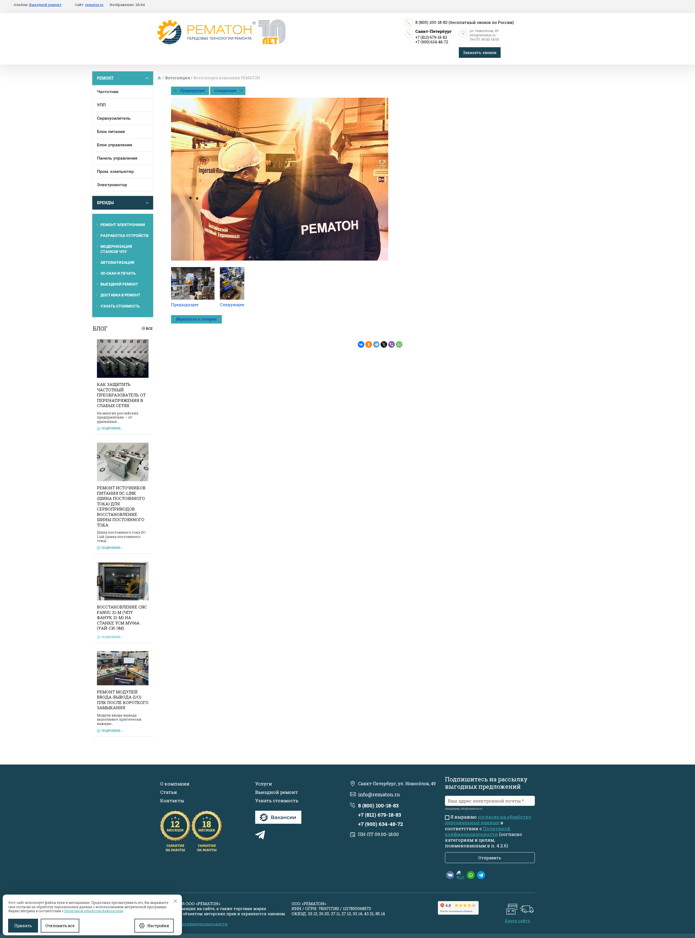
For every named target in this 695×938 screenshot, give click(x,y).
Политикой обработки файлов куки (93, 911)
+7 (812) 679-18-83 (431, 37)
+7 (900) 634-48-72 (431, 42)
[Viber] (391, 344)
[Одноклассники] (368, 344)
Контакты (172, 800)
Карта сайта (517, 920)
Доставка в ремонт (120, 295)
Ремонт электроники (122, 225)
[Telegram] (376, 344)
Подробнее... (112, 428)
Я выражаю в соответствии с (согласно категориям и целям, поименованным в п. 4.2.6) (488, 831)
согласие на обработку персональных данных (488, 820)
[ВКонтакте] (361, 344)
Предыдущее (192, 90)
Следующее (225, 90)
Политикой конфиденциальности (477, 831)
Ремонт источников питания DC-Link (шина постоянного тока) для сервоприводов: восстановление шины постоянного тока (121, 506)
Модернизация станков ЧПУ (116, 248)
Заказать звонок (480, 52)
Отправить (489, 857)
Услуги (263, 784)
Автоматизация (117, 262)
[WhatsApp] (399, 344)
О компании (174, 784)
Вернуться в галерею (196, 319)
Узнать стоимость (120, 306)
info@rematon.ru (482, 35)
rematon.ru (94, 5)
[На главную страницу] (221, 32)
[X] (384, 344)
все (149, 328)
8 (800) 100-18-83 (431, 22)
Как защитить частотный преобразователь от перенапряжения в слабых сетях (121, 395)
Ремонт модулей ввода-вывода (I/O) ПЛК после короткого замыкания (123, 700)
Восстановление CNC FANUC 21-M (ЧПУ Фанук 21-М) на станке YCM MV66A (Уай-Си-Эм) (122, 617)
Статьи (168, 792)
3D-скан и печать (118, 273)
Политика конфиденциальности (194, 924)
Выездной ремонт (119, 284)
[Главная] (159, 78)
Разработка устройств (124, 235)
